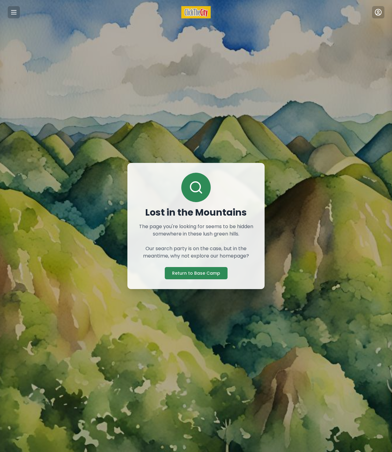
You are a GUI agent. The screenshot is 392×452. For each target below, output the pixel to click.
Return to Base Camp (196, 273)
